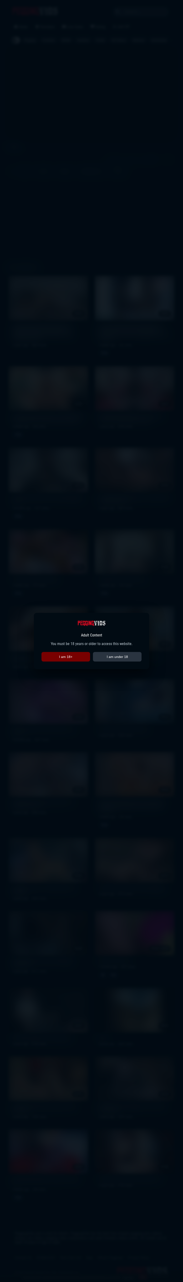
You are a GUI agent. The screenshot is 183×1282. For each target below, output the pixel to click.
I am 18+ (65, 657)
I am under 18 (117, 657)
